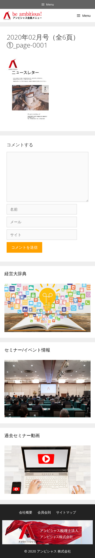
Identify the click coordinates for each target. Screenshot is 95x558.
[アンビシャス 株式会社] (22, 15)
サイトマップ (66, 512)
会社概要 (25, 512)
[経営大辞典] (47, 330)
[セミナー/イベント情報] (47, 415)
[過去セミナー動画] (47, 492)
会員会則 (44, 512)
